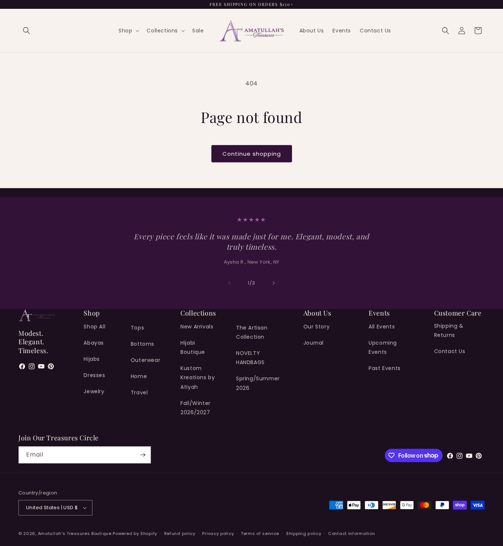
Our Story (316, 326)
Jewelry (94, 391)
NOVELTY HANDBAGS (250, 357)
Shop (125, 30)
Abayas (94, 342)
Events (342, 30)
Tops (137, 327)
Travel (139, 392)
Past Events (385, 368)
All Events (382, 326)
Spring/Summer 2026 (258, 383)
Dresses (94, 375)
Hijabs (92, 359)
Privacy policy (218, 533)
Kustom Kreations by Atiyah (197, 377)
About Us (311, 30)
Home (139, 376)
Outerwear (145, 360)
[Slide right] (273, 283)
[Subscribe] (142, 455)
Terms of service (260, 533)
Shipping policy (303, 533)
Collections (162, 30)
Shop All (94, 326)
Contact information (351, 533)
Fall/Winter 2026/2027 (195, 407)
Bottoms (142, 344)
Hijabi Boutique (192, 347)
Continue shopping (251, 154)
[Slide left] (229, 283)
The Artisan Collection (252, 332)
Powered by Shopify (135, 533)
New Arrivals (196, 326)
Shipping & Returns (449, 330)
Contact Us (375, 30)
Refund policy (180, 533)
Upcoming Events (383, 347)
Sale (198, 30)
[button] (26, 30)
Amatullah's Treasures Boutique (75, 533)
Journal (313, 342)
